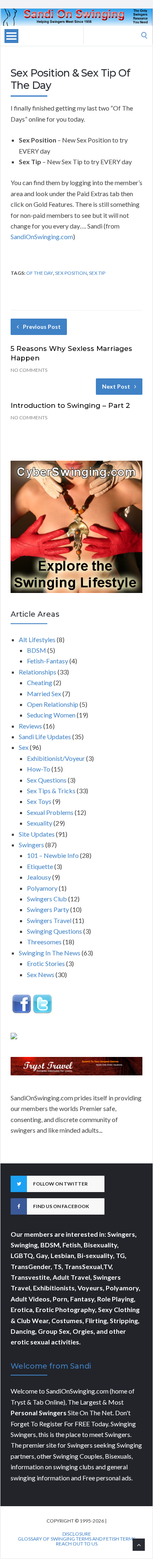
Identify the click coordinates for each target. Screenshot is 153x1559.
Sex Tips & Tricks (51, 790)
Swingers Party (48, 909)
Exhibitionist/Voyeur (56, 758)
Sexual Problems (50, 812)
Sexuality (39, 823)
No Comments (29, 370)
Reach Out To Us (77, 1543)
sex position (71, 273)
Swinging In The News (49, 953)
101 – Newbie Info (53, 855)
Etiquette (40, 866)
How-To (38, 769)
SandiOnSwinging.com (42, 236)
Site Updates (37, 834)
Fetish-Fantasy (47, 661)
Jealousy (39, 877)
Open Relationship (52, 704)
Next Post (116, 386)
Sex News (40, 974)
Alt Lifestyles (37, 639)
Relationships (37, 672)
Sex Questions (47, 780)
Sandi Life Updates (45, 736)
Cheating (39, 682)
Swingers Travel (49, 920)
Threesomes (44, 942)
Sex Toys (39, 801)
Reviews (30, 726)
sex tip (97, 273)
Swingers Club (47, 899)
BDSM (36, 650)
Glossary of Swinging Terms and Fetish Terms (76, 1538)
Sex (24, 747)
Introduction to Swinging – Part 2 (70, 405)
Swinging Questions (54, 931)
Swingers (31, 845)
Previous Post (42, 326)
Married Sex (44, 693)
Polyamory (42, 888)
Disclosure (76, 1534)
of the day (39, 273)
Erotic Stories (46, 963)
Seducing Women (51, 715)
